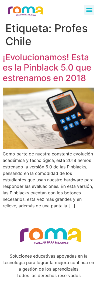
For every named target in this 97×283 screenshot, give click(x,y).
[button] (89, 10)
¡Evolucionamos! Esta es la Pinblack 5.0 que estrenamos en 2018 (47, 67)
